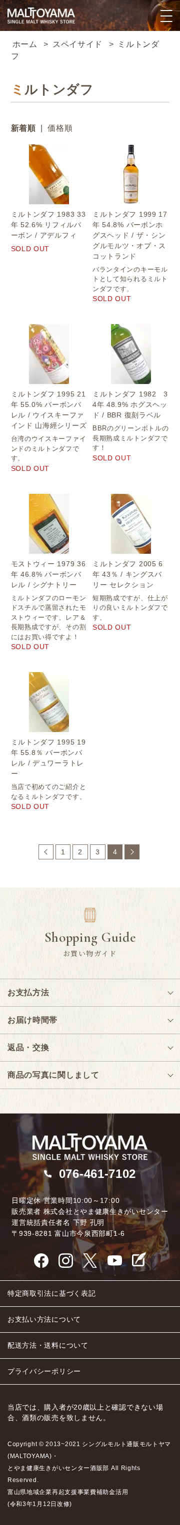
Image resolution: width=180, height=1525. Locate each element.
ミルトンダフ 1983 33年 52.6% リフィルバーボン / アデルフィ (48, 224)
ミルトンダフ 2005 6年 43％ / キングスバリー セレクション (127, 574)
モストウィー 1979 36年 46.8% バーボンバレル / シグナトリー (48, 574)
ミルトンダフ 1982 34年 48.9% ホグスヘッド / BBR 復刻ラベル (130, 404)
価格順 (60, 128)
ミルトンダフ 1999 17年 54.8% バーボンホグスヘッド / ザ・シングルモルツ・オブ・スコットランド (130, 235)
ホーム (25, 44)
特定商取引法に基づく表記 (52, 1293)
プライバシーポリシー (44, 1371)
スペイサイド (77, 44)
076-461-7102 (97, 1173)
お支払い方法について (44, 1319)
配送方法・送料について (48, 1345)
